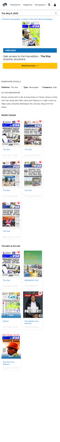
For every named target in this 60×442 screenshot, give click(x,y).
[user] (55, 5)
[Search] (49, 4)
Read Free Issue (29, 66)
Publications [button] (15, 5)
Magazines (27, 5)
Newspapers (40, 5)
